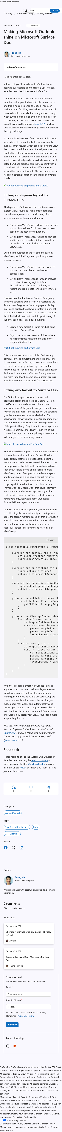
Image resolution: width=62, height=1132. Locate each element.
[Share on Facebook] (6, 848)
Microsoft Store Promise (22, 1080)
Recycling (55, 1127)
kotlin (36, 827)
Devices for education (19, 1083)
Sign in (55, 10)
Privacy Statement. (25, 1015)
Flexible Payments (42, 1080)
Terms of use (21, 1127)
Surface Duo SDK (12, 812)
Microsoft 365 (49, 1097)
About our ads (6, 1130)
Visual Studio (37, 1110)
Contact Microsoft (40, 1123)
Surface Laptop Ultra (34, 1067)
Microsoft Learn (46, 1103)
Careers (46, 1110)
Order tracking (43, 1077)
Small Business (6, 1103)
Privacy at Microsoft (33, 1113)
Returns (32, 1077)
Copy (52, 539)
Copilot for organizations (19, 1070)
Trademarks (33, 1127)
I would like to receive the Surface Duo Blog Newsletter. (26, 1014)
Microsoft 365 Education (11, 1087)
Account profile (42, 1073)
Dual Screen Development (17, 827)
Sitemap (27, 1123)
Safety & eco (44, 1127)
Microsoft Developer (29, 1103)
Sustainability (30, 1117)
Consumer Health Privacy (11, 1123)
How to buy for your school (35, 1087)
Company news (16, 1113)
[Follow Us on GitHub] (7, 1047)
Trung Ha (16, 52)
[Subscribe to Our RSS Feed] (15, 1047)
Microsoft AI (5, 1097)
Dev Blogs (8, 13)
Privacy (52, 1123)
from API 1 (39, 123)
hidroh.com (10, 732)
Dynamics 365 (35, 1097)
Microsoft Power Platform (11, 1100)
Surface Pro (5, 1067)
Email (9, 987)
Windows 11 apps (26, 1073)
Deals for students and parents (38, 1090)
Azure (16, 1103)
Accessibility (18, 1117)
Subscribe (12, 1024)
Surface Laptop (18, 1067)
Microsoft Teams (31, 1100)
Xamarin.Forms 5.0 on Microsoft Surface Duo (28, 958)
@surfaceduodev (36, 763)
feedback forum (39, 760)
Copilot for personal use (42, 1070)
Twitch (22, 767)
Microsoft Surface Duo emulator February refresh (28, 933)
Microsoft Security (20, 1097)
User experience (12, 833)
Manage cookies (7, 1127)
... (53, 13)
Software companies (21, 1110)
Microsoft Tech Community (34, 1107)
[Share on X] (13, 848)
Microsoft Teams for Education (44, 1083)
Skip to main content (9, 1)
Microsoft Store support (18, 1077)
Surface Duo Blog (25, 13)
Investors (47, 1113)
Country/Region (14, 1000)
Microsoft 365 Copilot (50, 1100)
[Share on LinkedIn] (21, 848)
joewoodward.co (13, 740)
